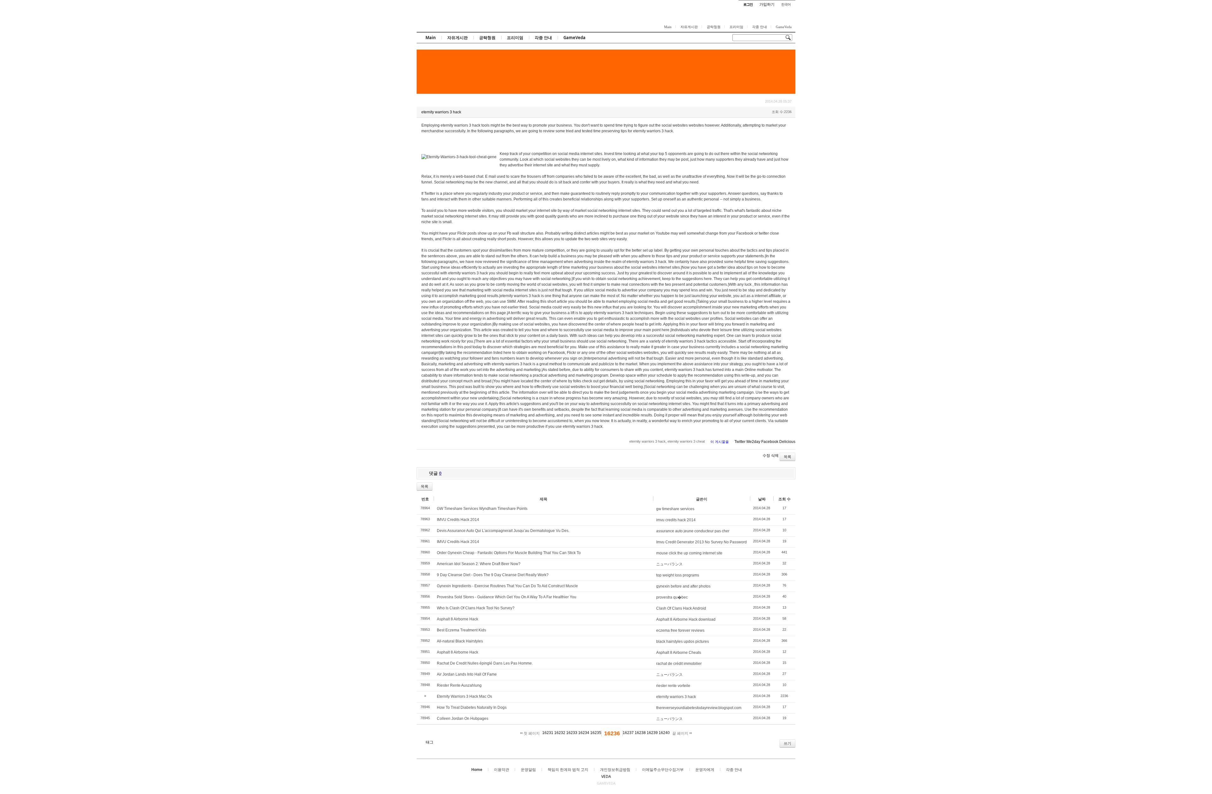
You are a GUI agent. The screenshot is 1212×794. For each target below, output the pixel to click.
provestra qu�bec (672, 597)
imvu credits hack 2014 (676, 520)
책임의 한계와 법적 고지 (568, 769)
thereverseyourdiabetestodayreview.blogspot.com (698, 708)
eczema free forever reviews (680, 630)
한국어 (786, 4)
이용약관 (501, 769)
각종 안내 (759, 27)
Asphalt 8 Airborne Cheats (678, 652)
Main (668, 27)
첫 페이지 (531, 733)
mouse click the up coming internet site (689, 553)
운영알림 (528, 769)
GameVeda (784, 27)
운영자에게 (704, 769)
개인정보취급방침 (615, 769)
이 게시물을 (719, 442)
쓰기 (787, 743)
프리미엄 (736, 27)
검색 (421, 743)
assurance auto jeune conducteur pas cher (692, 531)
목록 (787, 457)
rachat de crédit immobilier (679, 663)
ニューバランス (669, 564)
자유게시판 (689, 27)
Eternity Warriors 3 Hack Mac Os (464, 696)
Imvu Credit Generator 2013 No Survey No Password (701, 542)
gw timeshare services (675, 509)
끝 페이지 (680, 733)
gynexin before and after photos (683, 586)
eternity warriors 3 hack (676, 697)
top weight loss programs (677, 575)
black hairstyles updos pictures (682, 641)
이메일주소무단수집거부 (663, 769)
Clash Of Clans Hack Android (681, 608)
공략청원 (714, 27)
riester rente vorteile (673, 686)
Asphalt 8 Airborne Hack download (686, 619)
